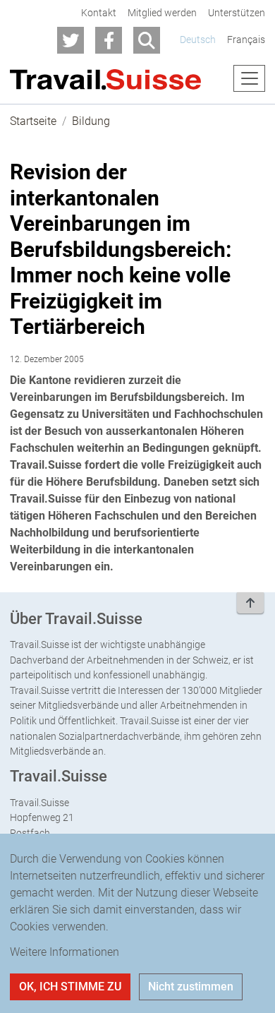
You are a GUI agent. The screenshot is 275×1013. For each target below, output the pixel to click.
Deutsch (198, 40)
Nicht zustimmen (190, 986)
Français (246, 40)
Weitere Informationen (64, 952)
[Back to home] (106, 79)
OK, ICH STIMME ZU (70, 986)
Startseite (33, 121)
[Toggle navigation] (249, 78)
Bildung (91, 121)
